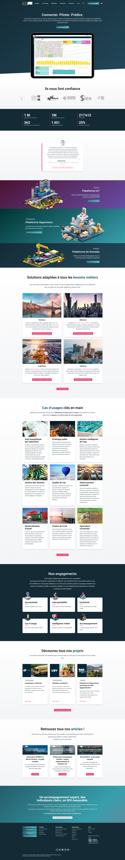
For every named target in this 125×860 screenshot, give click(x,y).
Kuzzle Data (41, 832)
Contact (90, 832)
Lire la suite (28, 701)
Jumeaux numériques (60, 835)
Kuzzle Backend (42, 834)
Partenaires (62, 3)
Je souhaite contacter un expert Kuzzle (62, 817)
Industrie (74, 835)
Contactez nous (29, 829)
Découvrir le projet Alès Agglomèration (63, 167)
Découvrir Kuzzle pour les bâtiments (83, 333)
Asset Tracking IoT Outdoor (61, 834)
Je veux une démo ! (62, 389)
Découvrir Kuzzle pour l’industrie (83, 379)
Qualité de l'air (58, 830)
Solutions (37, 3)
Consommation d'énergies (61, 829)
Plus (78, 3)
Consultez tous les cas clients (62, 710)
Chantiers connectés (60, 683)
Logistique (74, 834)
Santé (73, 837)
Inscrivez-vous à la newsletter (30, 833)
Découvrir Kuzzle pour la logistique (42, 379)
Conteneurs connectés (33, 683)
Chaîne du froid (58, 832)
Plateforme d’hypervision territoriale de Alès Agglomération (89, 685)
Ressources (71, 3)
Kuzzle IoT (41, 830)
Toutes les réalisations (77, 829)
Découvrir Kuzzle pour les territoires (42, 333)
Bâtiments (74, 832)
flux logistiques (36, 369)
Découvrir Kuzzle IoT (93, 201)
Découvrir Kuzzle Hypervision (33, 232)
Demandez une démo (93, 3)
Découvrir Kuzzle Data (93, 261)
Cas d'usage (45, 3)
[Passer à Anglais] (101, 3)
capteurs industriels (87, 369)
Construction (75, 839)
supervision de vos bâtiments (82, 323)
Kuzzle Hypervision (43, 829)
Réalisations (54, 3)
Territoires (74, 830)
